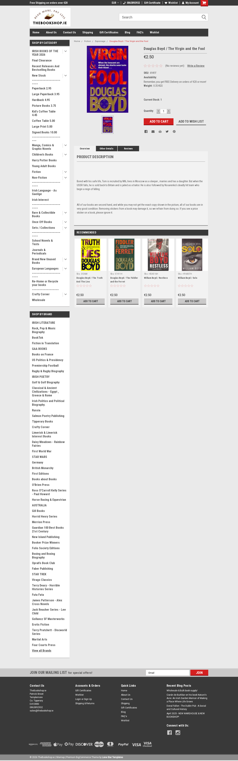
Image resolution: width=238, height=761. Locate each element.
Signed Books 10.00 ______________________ (46, 136)
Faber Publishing (42, 568)
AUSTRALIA (39, 505)
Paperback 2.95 (41, 88)
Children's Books (42, 154)
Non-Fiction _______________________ (46, 181)
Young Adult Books (44, 166)
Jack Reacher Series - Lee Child (49, 611)
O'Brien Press (40, 485)
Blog (127, 32)
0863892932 (133, 2)
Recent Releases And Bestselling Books (45, 68)
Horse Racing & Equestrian (49, 499)
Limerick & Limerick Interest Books (44, 434)
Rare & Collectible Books (43, 214)
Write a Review (196, 65)
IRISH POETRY (40, 377)
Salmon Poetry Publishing (48, 416)
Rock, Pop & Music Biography (43, 330)
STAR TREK (39, 574)
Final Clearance (42, 60)
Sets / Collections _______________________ (46, 231)
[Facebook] (145, 131)
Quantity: (149, 110)
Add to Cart (90, 301)
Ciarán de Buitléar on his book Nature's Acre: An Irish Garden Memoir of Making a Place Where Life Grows (187, 698)
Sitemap (60, 757)
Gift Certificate (152, 2)
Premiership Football (45, 365)
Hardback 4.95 (41, 100)
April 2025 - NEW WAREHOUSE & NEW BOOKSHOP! (186, 715)
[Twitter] (167, 131)
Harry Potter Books (44, 160)
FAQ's (140, 32)
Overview (85, 148)
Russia (36, 410)
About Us (51, 32)
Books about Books (44, 479)
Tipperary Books (42, 421)
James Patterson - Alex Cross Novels (47, 602)
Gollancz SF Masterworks (48, 619)
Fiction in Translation (45, 343)
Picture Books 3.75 (44, 105)
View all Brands (41, 650)
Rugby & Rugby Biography (48, 371)
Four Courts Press (43, 645)
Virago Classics (42, 580)
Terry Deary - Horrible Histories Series (46, 587)
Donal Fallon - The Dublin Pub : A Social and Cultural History (186, 708)
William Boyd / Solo (187, 278)
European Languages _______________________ (46, 272)
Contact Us (69, 32)
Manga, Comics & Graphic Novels (43, 147)
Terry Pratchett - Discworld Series (49, 632)
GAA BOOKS (39, 349)
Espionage (100, 41)
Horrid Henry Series (44, 516)
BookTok (37, 337)
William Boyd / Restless (156, 278)
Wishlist (173, 2)
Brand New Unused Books (44, 261)
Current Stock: (153, 99)
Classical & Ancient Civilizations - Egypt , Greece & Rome (45, 391)
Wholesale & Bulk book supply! (182, 690)
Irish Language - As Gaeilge (44, 192)
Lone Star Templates (112, 757)
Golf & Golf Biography (46, 382)
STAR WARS (39, 457)
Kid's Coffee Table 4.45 (44, 113)
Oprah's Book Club (43, 563)
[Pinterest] (174, 131)
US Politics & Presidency (47, 360)
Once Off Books (42, 222)
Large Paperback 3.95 (46, 94)
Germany (37, 462)
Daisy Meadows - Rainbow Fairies (48, 443)
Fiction (36, 172)
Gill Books (38, 511)
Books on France (42, 354)
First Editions (40, 473)
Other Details (106, 148)
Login (78, 699)
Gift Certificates (108, 32)
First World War (42, 451)
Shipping (87, 32)
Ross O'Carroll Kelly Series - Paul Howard (49, 492)
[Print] (160, 131)
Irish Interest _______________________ (46, 203)
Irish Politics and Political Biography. (48, 402)
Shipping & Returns (84, 703)
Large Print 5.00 (42, 126)
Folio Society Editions (46, 548)
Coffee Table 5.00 (43, 121)
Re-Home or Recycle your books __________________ (45, 285)
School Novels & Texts (42, 242)
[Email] (153, 131)
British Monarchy (42, 468)
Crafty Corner (41, 294)
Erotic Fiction (40, 624)
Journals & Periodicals (39, 251)
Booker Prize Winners (46, 542)
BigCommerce (83, 757)
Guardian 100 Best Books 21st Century (48, 529)
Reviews (128, 148)
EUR (114, 2)
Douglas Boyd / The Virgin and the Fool (129, 41)
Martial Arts (39, 639)
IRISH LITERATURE (43, 323)
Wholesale (38, 300)
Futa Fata (38, 595)
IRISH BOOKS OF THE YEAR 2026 (45, 52)
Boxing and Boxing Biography (43, 555)
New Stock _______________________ (46, 79)
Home (36, 32)
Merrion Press (41, 522)
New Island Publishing (46, 537)
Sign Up (88, 699)
